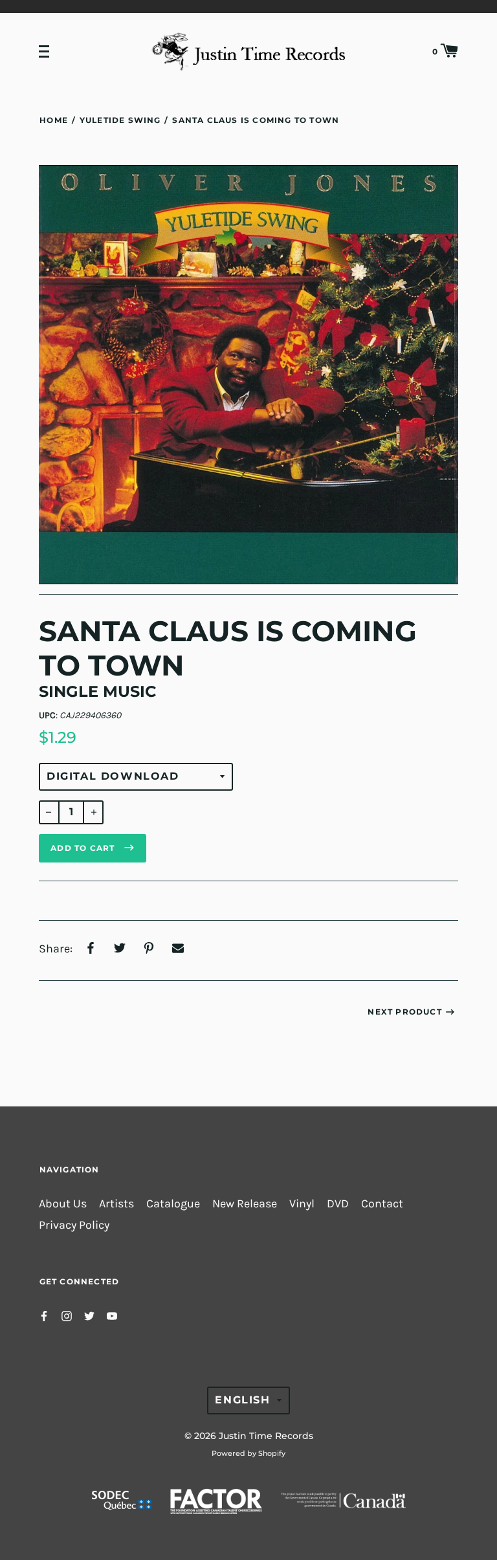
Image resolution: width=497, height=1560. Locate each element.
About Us (63, 1204)
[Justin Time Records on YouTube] (112, 1315)
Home (53, 120)
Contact (382, 1204)
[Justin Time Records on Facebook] (44, 1315)
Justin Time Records (266, 1436)
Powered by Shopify (248, 1453)
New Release (244, 1204)
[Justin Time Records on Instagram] (66, 1315)
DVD (338, 1204)
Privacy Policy (74, 1225)
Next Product (404, 1011)
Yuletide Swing (120, 120)
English (242, 1400)
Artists (116, 1204)
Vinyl (302, 1204)
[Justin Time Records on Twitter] (89, 1315)
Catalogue (173, 1204)
